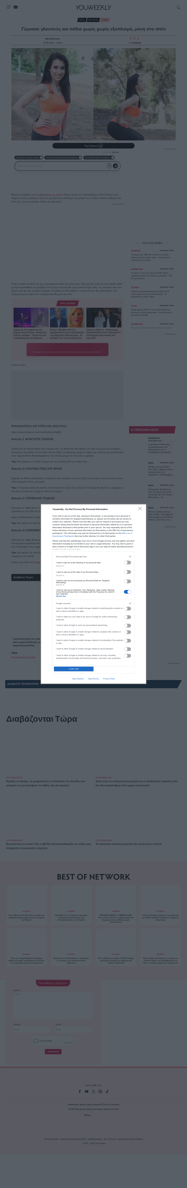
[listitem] (93, 556)
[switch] (127, 562)
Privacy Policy (109, 679)
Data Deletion (78, 679)
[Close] (140, 509)
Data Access (93, 679)
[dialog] (93, 594)
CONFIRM (74, 669)
